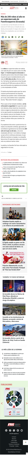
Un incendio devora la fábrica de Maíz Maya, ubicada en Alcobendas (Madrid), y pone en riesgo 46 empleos (13, 297)
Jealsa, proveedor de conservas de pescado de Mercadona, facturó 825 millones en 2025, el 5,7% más (13, 364)
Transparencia (14, 442)
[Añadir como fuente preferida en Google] (25, 442)
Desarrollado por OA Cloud (14, 452)
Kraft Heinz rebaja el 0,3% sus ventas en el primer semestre (13, 369)
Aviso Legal (14, 440)
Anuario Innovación (14, 1)
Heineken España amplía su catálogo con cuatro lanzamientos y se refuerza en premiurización (14, 223)
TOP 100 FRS (21, 1)
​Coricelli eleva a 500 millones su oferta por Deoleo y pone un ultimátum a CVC (13, 354)
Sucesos (3, 14)
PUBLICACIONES (6, 384)
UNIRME (14, 190)
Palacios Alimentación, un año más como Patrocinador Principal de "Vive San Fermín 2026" (14, 267)
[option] (14, 401)
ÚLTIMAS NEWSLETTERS (15, 4)
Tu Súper (9, 152)
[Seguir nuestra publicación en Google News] (2, 37)
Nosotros (14, 438)
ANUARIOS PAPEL (5, 4)
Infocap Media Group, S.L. (16, 449)
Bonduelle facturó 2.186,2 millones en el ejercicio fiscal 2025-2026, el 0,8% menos (12, 358)
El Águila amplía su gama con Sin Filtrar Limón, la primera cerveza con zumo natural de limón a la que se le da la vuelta (13, 245)
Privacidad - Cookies (14, 446)
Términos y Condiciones (14, 444)
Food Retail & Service (6, 62)
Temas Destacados (6, 1)
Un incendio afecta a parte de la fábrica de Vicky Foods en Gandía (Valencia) (14, 340)
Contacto (14, 437)
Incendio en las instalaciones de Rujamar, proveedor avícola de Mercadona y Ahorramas (13, 319)
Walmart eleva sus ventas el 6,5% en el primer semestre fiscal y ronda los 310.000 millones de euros (13, 374)
